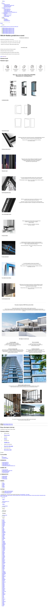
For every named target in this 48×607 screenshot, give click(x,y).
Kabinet (3, 486)
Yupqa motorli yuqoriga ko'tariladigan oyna (10, 12)
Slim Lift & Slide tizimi (8, 446)
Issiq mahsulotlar (22, 494)
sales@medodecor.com (5, 501)
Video (3, 17)
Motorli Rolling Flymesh (7, 13)
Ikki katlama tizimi (7, 449)
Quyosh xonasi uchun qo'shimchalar (26, 495)
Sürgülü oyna (6, 442)
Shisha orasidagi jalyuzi (7, 15)
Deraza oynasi (7, 435)
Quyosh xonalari (6, 16)
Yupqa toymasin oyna (7, 9)
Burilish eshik (5, 496)
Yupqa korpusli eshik (5, 472)
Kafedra (3, 484)
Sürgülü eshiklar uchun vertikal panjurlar (6, 495)
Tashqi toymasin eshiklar (35, 495)
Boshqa (5, 438)
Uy (2, 2)
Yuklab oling (4, 56)
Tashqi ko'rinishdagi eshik (16, 495)
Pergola (5, 14)
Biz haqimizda (6, 19)
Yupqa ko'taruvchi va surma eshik (9, 5)
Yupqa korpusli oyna (7, 8)
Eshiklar (3, 3)
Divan (3, 482)
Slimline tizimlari (4, 476)
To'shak (3, 483)
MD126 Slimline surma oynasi (8, 424)
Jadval (3, 485)
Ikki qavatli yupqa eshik (7, 6)
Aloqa (1, 56)
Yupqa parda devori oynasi (8, 11)
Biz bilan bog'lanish (7, 20)
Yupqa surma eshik (7, 4)
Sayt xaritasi (27, 494)
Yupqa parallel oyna (7, 10)
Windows (3, 7)
